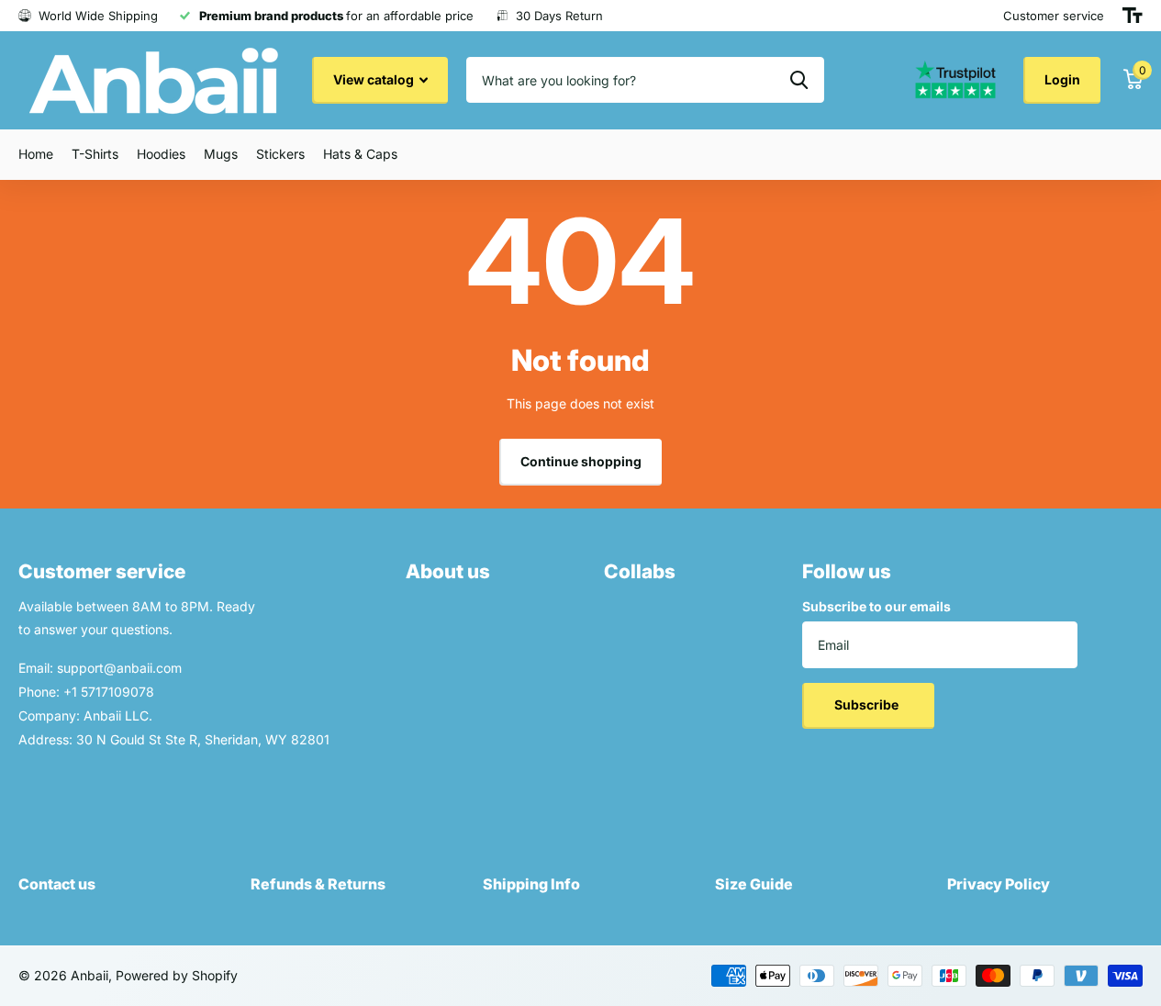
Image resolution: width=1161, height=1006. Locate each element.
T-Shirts (95, 154)
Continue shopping (581, 461)
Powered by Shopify (177, 975)
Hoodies (161, 154)
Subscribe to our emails (876, 606)
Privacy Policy (998, 884)
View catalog (375, 79)
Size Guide (754, 884)
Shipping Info (531, 884)
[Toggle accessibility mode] (1132, 16)
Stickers (280, 154)
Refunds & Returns (318, 884)
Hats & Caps (360, 154)
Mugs (221, 154)
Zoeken (799, 80)
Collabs (639, 571)
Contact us (56, 884)
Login (1062, 79)
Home (35, 154)
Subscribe (867, 704)
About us (448, 571)
